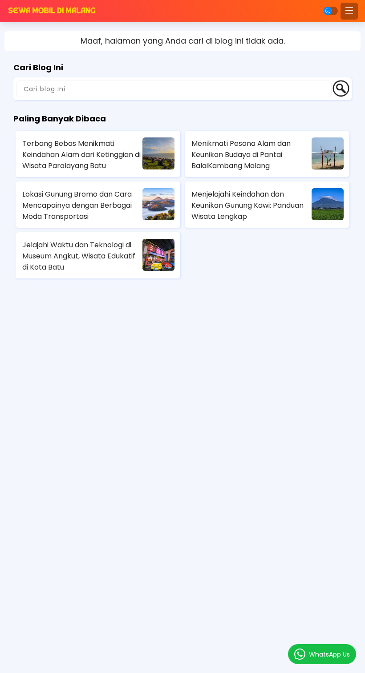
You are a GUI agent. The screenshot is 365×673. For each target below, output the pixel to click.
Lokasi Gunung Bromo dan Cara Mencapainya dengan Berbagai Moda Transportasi (77, 205)
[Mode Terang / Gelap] (331, 11)
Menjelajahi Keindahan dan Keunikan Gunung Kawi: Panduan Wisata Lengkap (247, 205)
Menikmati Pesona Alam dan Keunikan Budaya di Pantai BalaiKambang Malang (241, 154)
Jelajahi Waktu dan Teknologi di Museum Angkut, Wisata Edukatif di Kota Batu (78, 256)
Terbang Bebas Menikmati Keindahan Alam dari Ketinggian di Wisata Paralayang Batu (81, 154)
